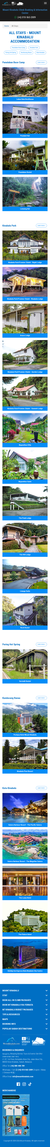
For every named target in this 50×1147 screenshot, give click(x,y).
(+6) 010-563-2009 (25, 1070)
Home (6, 26)
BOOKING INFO (9, 1024)
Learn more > (41, 62)
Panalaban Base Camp (18, 47)
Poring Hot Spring (10, 52)
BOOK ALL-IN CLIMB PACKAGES (16, 1000)
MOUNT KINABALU (10, 990)
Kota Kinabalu (41, 52)
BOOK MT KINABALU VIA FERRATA (17, 1005)
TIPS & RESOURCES (11, 1014)
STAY (4, 995)
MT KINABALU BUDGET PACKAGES (17, 1009)
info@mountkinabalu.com (22, 1076)
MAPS (5, 1019)
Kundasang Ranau (26, 52)
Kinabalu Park (34, 47)
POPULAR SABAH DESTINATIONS (17, 1029)
